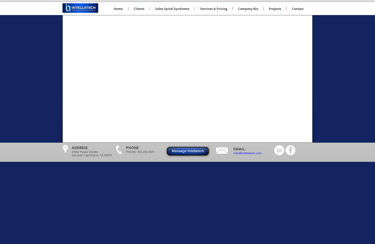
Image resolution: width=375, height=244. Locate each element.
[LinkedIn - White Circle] (279, 150)
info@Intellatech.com (247, 153)
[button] (213, 8)
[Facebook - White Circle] (290, 150)
